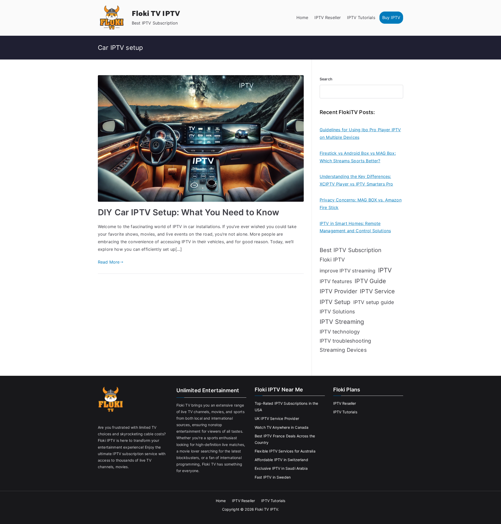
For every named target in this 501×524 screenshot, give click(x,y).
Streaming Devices (343, 350)
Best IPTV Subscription (351, 250)
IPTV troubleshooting (345, 341)
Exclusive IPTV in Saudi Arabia (281, 468)
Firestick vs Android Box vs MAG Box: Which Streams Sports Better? (358, 157)
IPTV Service (377, 291)
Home (302, 17)
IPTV (385, 270)
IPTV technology (340, 332)
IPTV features (336, 281)
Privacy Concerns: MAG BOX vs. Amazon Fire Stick (361, 203)
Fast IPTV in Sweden (273, 477)
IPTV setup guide (373, 302)
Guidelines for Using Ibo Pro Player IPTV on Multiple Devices (360, 133)
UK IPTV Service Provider (277, 418)
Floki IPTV (332, 260)
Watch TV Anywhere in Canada (281, 427)
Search (326, 79)
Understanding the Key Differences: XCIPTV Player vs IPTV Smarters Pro (356, 180)
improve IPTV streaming (347, 271)
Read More (109, 262)
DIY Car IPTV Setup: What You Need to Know (188, 212)
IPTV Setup (335, 301)
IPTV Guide (370, 280)
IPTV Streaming (342, 321)
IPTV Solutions (337, 311)
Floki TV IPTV (156, 14)
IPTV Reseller (327, 17)
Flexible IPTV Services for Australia (285, 451)
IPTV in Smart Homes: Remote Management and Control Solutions (355, 227)
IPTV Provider (338, 291)
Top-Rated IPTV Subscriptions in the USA (286, 406)
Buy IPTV (391, 17)
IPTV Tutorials (361, 17)
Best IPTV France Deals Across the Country (285, 439)
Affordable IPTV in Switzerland (281, 459)
